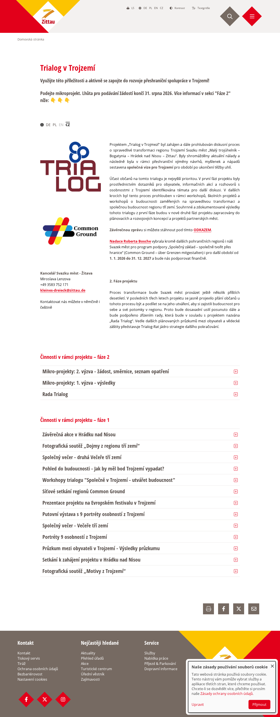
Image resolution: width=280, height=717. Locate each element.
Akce (85, 663)
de (145, 8)
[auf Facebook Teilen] (223, 608)
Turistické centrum (96, 668)
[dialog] (232, 687)
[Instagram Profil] (63, 699)
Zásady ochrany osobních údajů (226, 693)
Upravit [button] (198, 704)
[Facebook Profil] (26, 699)
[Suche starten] (229, 16)
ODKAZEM (202, 229)
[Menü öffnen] (252, 16)
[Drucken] (208, 608)
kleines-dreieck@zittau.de (62, 290)
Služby (149, 653)
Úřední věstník (92, 674)
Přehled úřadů (92, 658)
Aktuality (88, 653)
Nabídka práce (156, 658)
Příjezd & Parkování (160, 663)
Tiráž (22, 663)
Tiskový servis (29, 658)
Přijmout (259, 704)
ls (132, 8)
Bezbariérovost (30, 674)
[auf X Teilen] (238, 608)
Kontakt (24, 653)
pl (150, 8)
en (156, 8)
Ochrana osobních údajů (38, 668)
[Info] (70, 231)
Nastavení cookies (32, 679)
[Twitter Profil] (44, 699)
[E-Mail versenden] (253, 608)
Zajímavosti (90, 679)
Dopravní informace (160, 668)
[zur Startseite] (48, 16)
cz (161, 8)
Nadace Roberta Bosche (130, 241)
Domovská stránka (31, 39)
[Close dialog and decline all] (272, 664)
